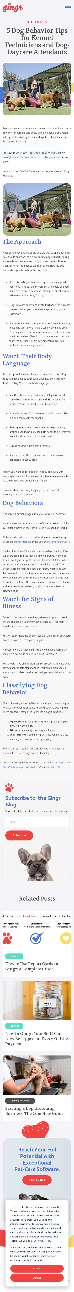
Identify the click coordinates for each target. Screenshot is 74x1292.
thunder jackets (22, 542)
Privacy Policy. (43, 1240)
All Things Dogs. (54, 767)
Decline (37, 1277)
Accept (37, 1268)
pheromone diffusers (58, 542)
